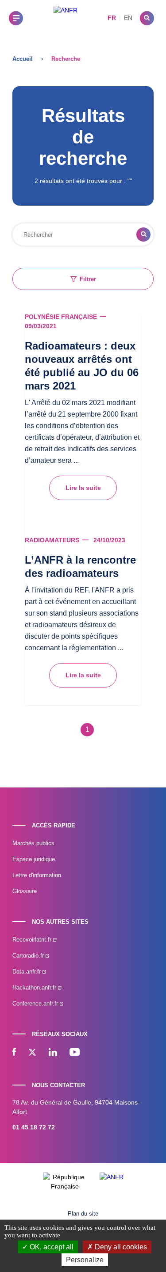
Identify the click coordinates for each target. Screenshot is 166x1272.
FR (112, 17)
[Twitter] (32, 1053)
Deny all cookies (120, 1247)
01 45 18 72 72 (33, 1127)
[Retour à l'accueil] (65, 18)
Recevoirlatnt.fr (32, 939)
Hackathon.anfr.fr (35, 987)
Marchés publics (33, 843)
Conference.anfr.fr (36, 1003)
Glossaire (24, 891)
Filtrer (88, 279)
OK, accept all (50, 1247)
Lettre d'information (36, 875)
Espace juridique (33, 859)
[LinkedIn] (53, 1053)
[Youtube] (74, 1053)
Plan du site (83, 1213)
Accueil (22, 59)
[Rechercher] (147, 18)
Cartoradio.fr (29, 955)
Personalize (85, 1260)
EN (128, 17)
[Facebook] (14, 1053)
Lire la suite (83, 487)
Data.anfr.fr (27, 971)
